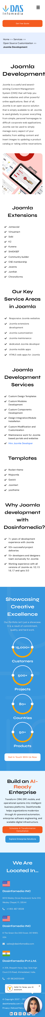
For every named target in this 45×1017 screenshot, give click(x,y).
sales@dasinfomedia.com (20, 943)
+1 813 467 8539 (15, 908)
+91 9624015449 (15, 978)
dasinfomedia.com (11, 1003)
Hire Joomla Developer (20, 443)
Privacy (6, 1008)
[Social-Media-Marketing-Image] (12, 6)
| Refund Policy (17, 1008)
